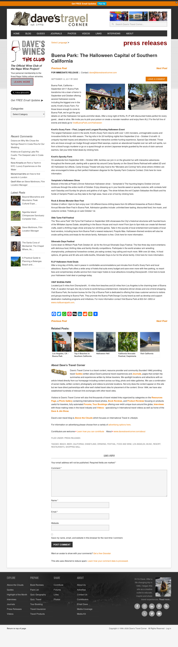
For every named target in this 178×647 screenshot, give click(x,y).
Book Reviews (115, 400)
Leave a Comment (156, 79)
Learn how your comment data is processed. (108, 560)
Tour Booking (36, 604)
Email (54, 511)
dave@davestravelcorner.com (103, 72)
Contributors (82, 599)
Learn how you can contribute (90, 431)
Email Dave (82, 604)
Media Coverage (84, 608)
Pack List (34, 589)
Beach (63, 444)
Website (55, 523)
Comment (56, 468)
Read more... (165, 599)
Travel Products (37, 613)
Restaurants (58, 447)
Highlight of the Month (17, 594)
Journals (137, 373)
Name (54, 500)
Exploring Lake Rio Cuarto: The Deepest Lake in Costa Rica (27, 155)
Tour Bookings (100, 404)
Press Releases (72, 438)
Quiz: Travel (35, 599)
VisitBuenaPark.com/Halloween (87, 122)
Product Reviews (135, 400)
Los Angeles (139, 444)
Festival (111, 444)
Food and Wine (124, 444)
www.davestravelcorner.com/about (129, 431)
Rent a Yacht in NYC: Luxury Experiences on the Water (26, 166)
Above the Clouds (84, 417)
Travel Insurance (38, 608)
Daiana (14, 140)
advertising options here (119, 424)
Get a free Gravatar (102, 553)
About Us (81, 584)
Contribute (58, 584)
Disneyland (90, 444)
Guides (79, 373)
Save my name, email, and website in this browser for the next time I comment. (87, 537)
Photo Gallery (65, 400)
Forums (87, 404)
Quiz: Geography (38, 594)
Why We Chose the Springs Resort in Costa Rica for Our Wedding (27, 144)
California (78, 444)
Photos (57, 599)
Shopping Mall (73, 447)
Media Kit (81, 613)
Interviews (159, 404)
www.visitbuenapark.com (62, 302)
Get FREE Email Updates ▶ (27, 100)
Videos (100, 407)
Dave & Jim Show (60, 411)
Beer (69, 444)
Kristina (14, 151)
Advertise (81, 589)
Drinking (101, 444)
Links (56, 594)
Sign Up (102, 3)
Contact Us (82, 594)
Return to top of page (16, 628)
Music (149, 444)
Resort (157, 444)
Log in (168, 628)
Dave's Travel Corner (50, 19)
